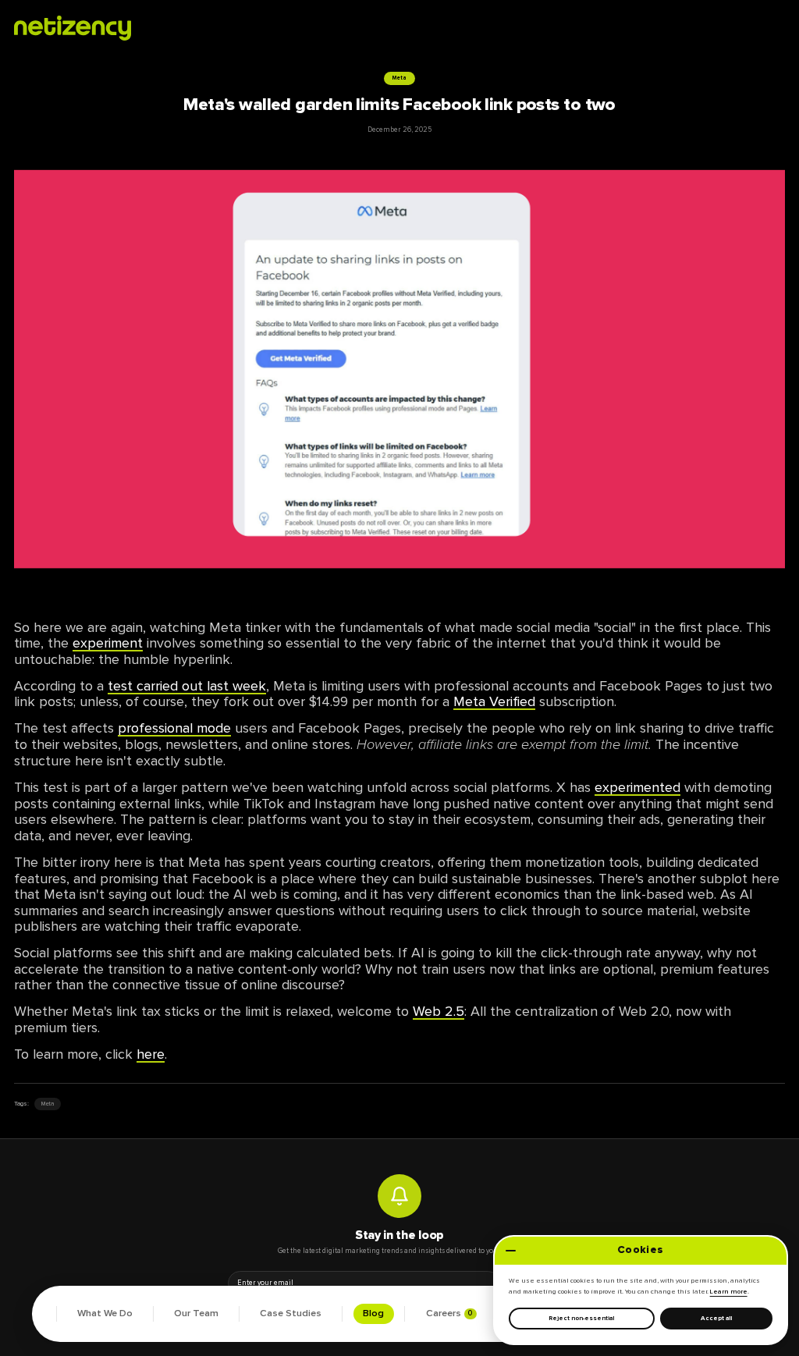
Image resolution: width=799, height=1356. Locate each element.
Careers (449, 1313)
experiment (108, 642)
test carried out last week (187, 685)
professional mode (174, 728)
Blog (373, 1313)
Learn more (729, 1291)
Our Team (196, 1313)
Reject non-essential (581, 1318)
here (151, 1054)
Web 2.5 (438, 1011)
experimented (637, 787)
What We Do (105, 1313)
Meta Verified (494, 701)
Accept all (716, 1318)
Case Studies (290, 1313)
